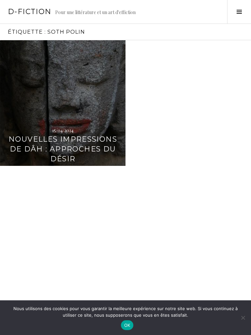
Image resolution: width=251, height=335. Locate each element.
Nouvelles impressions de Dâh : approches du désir (62, 149)
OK (127, 325)
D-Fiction (29, 11)
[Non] (243, 317)
